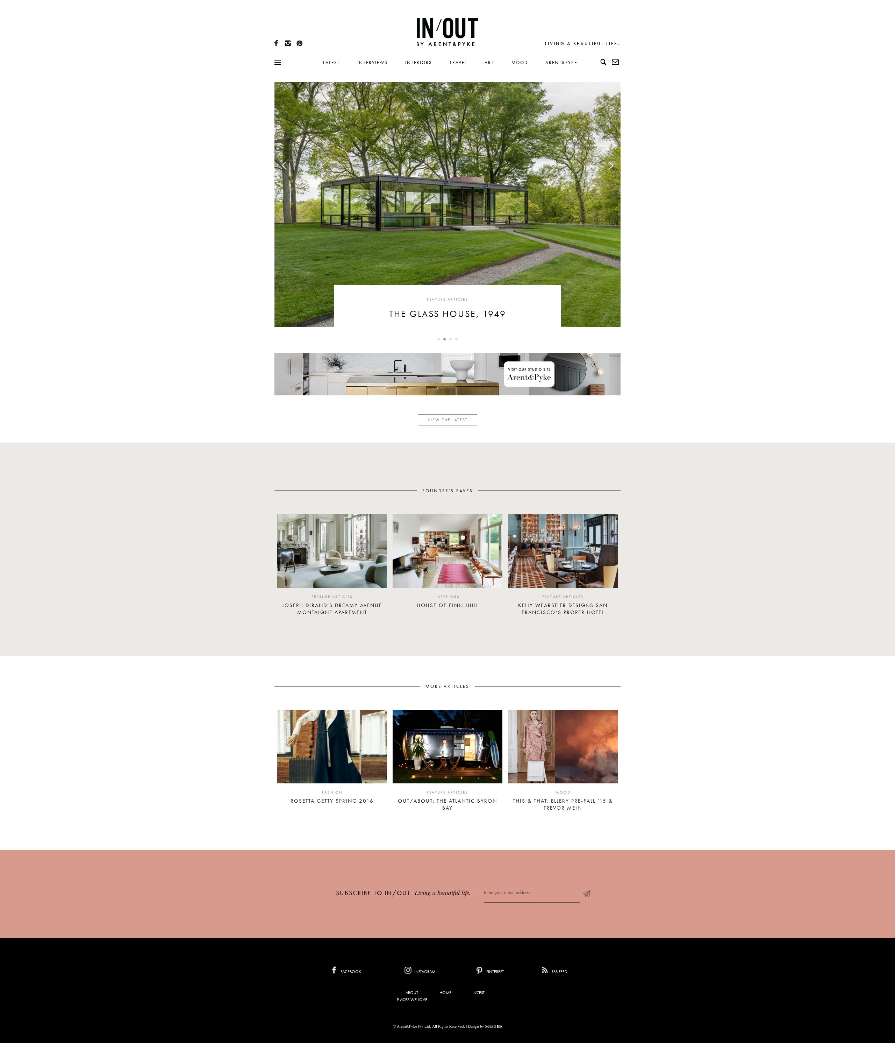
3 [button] (452, 341)
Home (445, 992)
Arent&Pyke (561, 62)
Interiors (418, 62)
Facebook (350, 971)
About (412, 992)
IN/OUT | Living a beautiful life (447, 31)
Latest (331, 62)
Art (489, 62)
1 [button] (440, 341)
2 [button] (446, 341)
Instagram (424, 971)
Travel (458, 62)
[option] (332, 567)
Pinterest (494, 971)
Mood (519, 62)
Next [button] (609, 165)
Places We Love (412, 999)
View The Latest (447, 420)
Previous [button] (285, 165)
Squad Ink (493, 1026)
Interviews (372, 62)
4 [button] (458, 341)
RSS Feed (558, 971)
